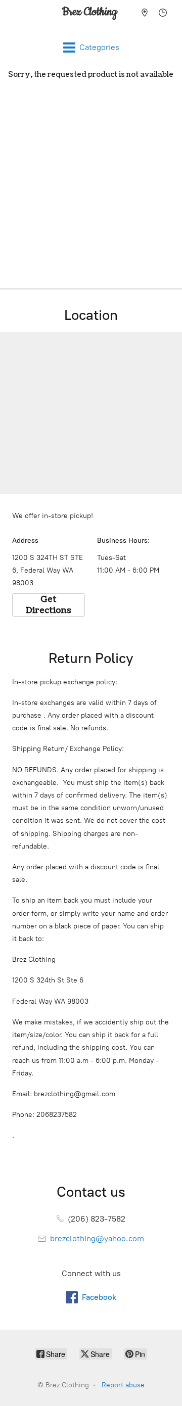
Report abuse (123, 1385)
